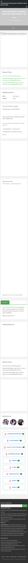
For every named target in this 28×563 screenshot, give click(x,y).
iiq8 (5, 134)
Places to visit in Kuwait (14, 447)
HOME (3, 556)
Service (14, 480)
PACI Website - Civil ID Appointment (11, 183)
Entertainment (14, 440)
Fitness (14, 467)
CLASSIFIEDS (13, 556)
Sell (7, 20)
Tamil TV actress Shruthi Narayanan (11, 76)
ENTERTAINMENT (22, 556)
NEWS (7, 556)
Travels (14, 487)
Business (14, 460)
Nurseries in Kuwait (14, 454)
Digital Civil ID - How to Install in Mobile (12, 295)
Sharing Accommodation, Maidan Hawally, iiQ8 (12, 513)
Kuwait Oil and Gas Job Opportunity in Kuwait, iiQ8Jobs (14, 510)
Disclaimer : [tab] (5, 302)
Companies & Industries (14, 433)
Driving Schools (14, 474)
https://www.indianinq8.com (9, 307)
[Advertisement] (14, 51)
